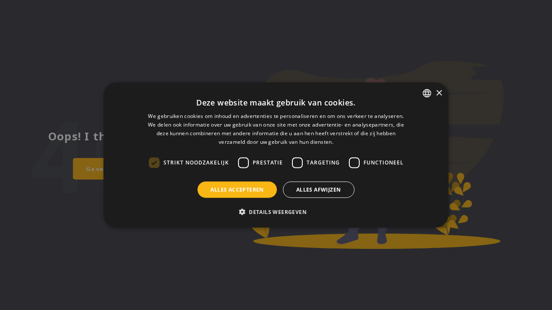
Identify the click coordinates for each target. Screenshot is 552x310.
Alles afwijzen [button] (318, 189)
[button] (276, 211)
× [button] (439, 93)
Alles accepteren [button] (236, 189)
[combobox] (427, 93)
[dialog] (276, 155)
